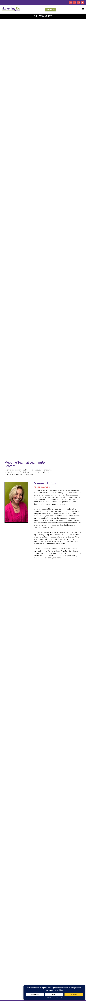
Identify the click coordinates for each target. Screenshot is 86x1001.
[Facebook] (70, 2)
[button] (83, 9)
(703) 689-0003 (45, 16)
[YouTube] (78, 2)
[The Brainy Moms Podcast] (82, 2)
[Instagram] (74, 2)
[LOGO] (11, 9)
